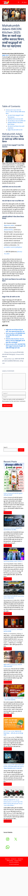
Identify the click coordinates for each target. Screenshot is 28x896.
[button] (19, 2)
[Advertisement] (14, 90)
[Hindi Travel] (6, 2)
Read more (7, 512)
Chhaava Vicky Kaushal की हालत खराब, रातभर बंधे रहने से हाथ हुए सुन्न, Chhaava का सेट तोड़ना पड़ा (13, 354)
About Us (7, 859)
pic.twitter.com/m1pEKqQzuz (13, 247)
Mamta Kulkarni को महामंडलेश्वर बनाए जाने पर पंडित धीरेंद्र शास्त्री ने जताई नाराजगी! (15, 335)
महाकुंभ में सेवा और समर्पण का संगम (15, 130)
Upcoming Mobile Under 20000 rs (13, 561)
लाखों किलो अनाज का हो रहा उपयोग (15, 119)
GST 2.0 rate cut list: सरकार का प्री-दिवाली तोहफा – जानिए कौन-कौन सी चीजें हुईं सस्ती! (13, 733)
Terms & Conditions (14, 862)
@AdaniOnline (8, 230)
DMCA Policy (10, 860)
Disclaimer (20, 859)
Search (5, 447)
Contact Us (13, 859)
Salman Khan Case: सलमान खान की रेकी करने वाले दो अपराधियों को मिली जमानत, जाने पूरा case (13, 361)
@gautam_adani (9, 225)
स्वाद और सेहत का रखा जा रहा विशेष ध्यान (16, 121)
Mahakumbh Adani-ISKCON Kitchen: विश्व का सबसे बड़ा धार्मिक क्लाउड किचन (15, 111)
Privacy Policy (18, 860)
